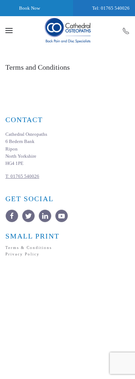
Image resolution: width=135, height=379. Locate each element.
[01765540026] (126, 30)
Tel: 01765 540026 (110, 8)
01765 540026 (22, 176)
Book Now (29, 8)
